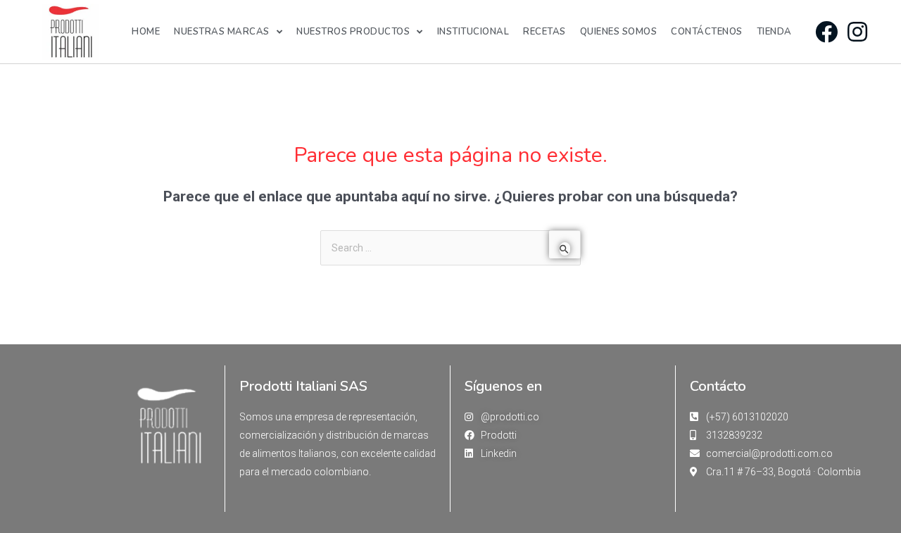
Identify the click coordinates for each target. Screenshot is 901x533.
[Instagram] (857, 31)
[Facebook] (826, 31)
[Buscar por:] (450, 247)
